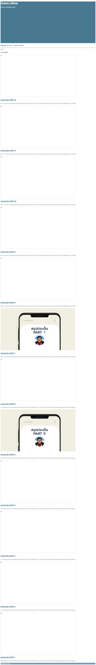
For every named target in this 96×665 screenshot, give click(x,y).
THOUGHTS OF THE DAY (9, 35)
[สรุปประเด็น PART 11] (38, 147)
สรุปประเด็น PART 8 (8, 302)
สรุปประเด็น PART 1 (8, 657)
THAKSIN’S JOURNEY (8, 34)
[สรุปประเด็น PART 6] (38, 400)
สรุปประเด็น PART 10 (8, 201)
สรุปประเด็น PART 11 (8, 150)
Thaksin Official (9, 3)
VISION (8, 22)
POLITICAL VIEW (10, 17)
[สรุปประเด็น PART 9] (38, 248)
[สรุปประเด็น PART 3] (38, 552)
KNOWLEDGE (9, 14)
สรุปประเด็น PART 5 (8, 454)
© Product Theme (5, 663)
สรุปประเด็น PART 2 (8, 606)
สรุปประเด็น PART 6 (8, 404)
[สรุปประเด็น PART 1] (38, 654)
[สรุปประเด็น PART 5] (38, 451)
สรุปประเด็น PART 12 (8, 100)
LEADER (8, 24)
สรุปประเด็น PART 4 (8, 505)
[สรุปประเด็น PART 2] (38, 603)
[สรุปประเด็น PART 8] (38, 299)
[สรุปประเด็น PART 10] (38, 198)
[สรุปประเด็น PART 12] (38, 96)
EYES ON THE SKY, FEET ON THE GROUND (14, 37)
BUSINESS (8, 15)
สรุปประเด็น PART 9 (8, 252)
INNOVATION (9, 12)
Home (2, 49)
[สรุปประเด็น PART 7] (38, 350)
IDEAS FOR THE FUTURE (9, 10)
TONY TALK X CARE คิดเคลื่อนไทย (12, 30)
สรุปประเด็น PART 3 (8, 556)
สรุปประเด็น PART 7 (8, 353)
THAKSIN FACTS (7, 20)
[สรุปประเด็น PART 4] (38, 502)
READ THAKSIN (7, 40)
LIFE (7, 27)
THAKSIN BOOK (7, 42)
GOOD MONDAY (7, 32)
